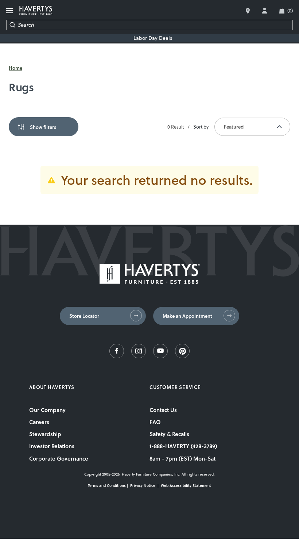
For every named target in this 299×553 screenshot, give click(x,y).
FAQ (155, 422)
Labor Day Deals (152, 38)
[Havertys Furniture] (150, 282)
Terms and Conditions (107, 485)
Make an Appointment (187, 316)
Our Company (47, 410)
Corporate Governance (58, 458)
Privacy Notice (142, 485)
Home (15, 68)
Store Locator (84, 316)
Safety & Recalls (169, 434)
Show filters (43, 127)
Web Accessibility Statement (186, 485)
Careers (39, 422)
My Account (265, 10)
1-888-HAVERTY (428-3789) (183, 446)
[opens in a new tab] (116, 356)
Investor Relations (51, 446)
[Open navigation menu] (9, 11)
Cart (290, 10)
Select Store (247, 11)
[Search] (12, 25)
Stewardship (45, 434)
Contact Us (163, 410)
